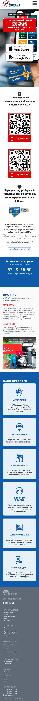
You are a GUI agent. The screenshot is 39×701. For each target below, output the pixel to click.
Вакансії (6, 636)
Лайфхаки (6, 671)
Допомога (7, 620)
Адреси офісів (9, 695)
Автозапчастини (8, 644)
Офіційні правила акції (19, 249)
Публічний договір (9, 634)
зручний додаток (19, 568)
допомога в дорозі (19, 499)
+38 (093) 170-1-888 (11, 693)
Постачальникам (8, 661)
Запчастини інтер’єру (10, 652)
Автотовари (19, 400)
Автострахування (19, 535)
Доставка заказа (8, 612)
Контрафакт (7, 675)
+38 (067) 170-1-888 (11, 689)
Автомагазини (19, 435)
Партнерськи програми (10, 632)
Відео (5, 681)
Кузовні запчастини (9, 646)
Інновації (6, 677)
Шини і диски (7, 648)
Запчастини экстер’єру (10, 654)
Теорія (6, 673)
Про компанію (8, 628)
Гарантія (6, 618)
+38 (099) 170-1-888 (11, 691)
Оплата (6, 614)
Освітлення (7, 650)
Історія (6, 679)
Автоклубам (7, 663)
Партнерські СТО (19, 465)
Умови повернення (9, 616)
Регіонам (6, 630)
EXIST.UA (24, 104)
